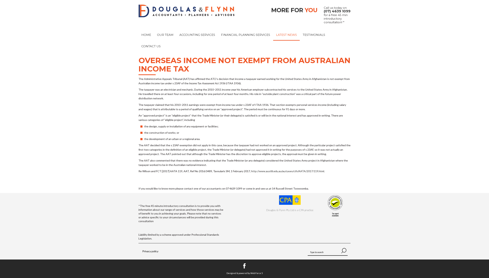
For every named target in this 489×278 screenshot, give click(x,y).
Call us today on (337, 9)
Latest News (286, 35)
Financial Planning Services (245, 35)
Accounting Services (197, 35)
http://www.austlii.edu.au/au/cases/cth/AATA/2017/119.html (287, 171)
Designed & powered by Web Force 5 (245, 273)
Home (146, 35)
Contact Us (151, 46)
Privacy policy (150, 251)
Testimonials (314, 35)
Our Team (165, 35)
